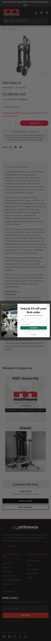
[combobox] (33, 324)
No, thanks (33, 334)
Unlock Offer (33, 328)
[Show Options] (45, 324)
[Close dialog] (48, 305)
